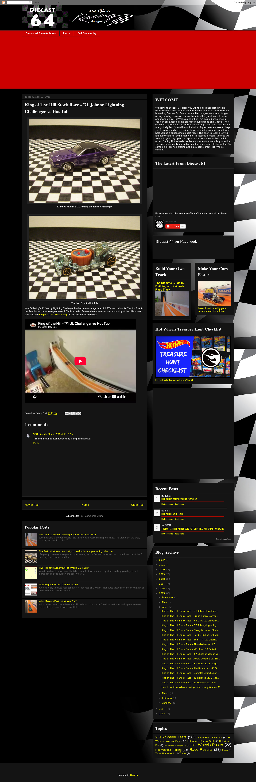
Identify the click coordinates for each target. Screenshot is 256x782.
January (167, 702)
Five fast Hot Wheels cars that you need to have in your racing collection (76, 551)
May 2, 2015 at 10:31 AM (60, 434)
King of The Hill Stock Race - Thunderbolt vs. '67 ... (189, 644)
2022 (162, 560)
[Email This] (66, 413)
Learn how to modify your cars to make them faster (212, 309)
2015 (162, 593)
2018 (162, 579)
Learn (66, 33)
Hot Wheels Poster (207, 745)
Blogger (134, 775)
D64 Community (86, 33)
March (166, 693)
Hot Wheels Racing (168, 749)
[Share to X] (73, 413)
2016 (162, 588)
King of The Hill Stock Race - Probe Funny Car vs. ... (190, 615)
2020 (162, 569)
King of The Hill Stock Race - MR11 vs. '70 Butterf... (189, 649)
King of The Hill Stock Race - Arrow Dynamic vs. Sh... (190, 658)
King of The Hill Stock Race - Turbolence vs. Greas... (190, 677)
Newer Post (32, 504)
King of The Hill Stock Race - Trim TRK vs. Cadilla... (189, 639)
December (168, 597)
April (165, 607)
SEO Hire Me (40, 434)
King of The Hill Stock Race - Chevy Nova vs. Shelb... (190, 630)
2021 (162, 564)
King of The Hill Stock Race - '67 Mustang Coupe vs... (190, 653)
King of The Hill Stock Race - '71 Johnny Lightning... (190, 611)
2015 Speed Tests (171, 737)
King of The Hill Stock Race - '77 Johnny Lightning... (190, 625)
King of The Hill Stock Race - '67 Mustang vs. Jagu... (190, 663)
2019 (162, 574)
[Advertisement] (128, 62)
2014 (162, 708)
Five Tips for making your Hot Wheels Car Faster (63, 568)
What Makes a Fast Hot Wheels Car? (58, 601)
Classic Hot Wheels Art (209, 737)
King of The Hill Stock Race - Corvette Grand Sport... (190, 672)
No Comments (167, 504)
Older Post (137, 504)
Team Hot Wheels (165, 753)
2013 (162, 713)
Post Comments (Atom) (91, 516)
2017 (162, 583)
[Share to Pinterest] (79, 413)
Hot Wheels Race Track (172, 514)
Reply (36, 443)
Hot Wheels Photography (175, 745)
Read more (179, 504)
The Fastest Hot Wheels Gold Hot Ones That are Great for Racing (192, 528)
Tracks (182, 753)
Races (225, 750)
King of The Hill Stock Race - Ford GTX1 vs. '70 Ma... (190, 634)
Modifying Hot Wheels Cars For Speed (58, 584)
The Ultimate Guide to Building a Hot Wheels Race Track (67, 534)
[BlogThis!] (69, 413)
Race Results (201, 749)
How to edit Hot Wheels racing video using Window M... (191, 687)
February (167, 698)
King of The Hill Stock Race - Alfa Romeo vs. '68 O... (190, 668)
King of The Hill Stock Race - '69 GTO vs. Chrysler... (190, 620)
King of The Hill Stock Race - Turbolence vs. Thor (188, 682)
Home (85, 504)
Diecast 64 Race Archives (41, 33)
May (165, 602)
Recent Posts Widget (223, 539)
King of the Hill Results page (53, 314)
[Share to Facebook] (76, 413)
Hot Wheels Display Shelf (200, 741)
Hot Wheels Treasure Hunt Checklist (175, 380)
